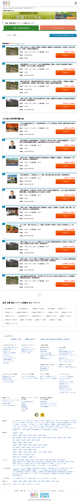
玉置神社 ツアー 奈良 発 (38, 308)
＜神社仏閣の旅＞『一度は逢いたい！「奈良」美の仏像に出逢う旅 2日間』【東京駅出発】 (45, 174)
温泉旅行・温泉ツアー (30, 339)
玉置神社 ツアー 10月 (65, 316)
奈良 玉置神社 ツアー (10, 308)
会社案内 (16, 490)
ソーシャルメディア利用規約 (66, 376)
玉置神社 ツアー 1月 (66, 312)
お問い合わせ (61, 490)
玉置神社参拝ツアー (23, 316)
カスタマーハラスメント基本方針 (48, 490)
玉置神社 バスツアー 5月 (11, 323)
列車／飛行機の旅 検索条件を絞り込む (63, 35)
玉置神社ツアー (62, 308)
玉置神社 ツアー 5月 (53, 312)
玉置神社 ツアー (9, 312)
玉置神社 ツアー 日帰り (40, 319)
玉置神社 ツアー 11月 (51, 316)
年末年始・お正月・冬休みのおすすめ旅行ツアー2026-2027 (55, 339)
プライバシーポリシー (33, 490)
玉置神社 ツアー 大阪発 (55, 319)
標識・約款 (23, 490)
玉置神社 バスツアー (10, 316)
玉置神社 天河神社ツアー (23, 312)
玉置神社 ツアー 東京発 (26, 319)
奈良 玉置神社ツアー (24, 308)
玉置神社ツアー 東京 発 (11, 319)
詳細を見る (66, 55)
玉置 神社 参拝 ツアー (37, 316)
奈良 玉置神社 (51, 308)
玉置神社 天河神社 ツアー (38, 312)
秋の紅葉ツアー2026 (16, 339)
